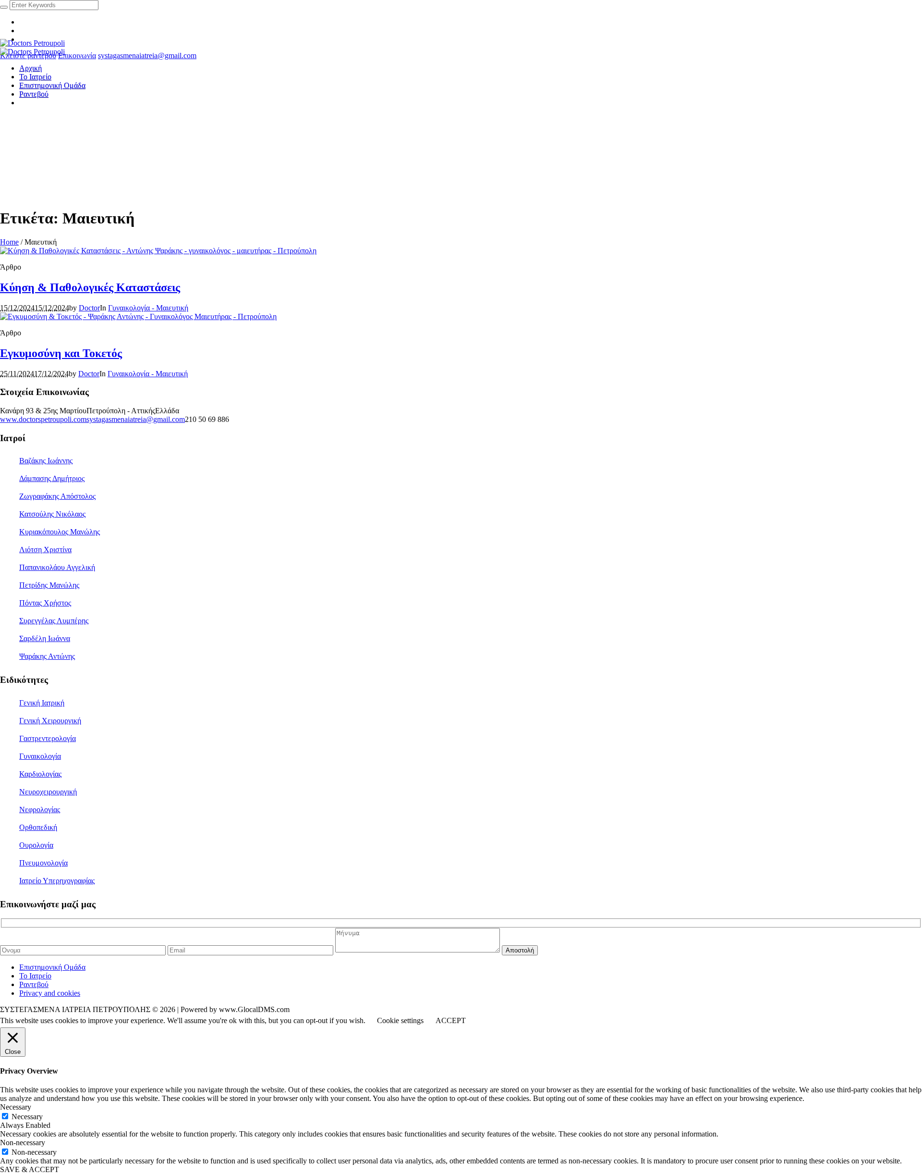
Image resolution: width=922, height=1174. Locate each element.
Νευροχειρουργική (48, 792)
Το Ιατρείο (35, 976)
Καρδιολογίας (40, 774)
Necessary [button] (15, 1107)
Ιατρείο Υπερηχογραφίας (57, 881)
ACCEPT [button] (451, 1020)
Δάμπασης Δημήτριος (52, 478)
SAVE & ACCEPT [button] (29, 1169)
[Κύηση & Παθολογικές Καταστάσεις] (158, 251)
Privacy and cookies (49, 993)
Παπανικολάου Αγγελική (57, 567)
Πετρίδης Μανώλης (49, 585)
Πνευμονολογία (43, 863)
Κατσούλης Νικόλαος (52, 514)
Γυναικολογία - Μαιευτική (148, 308)
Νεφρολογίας (39, 809)
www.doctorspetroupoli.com (43, 419)
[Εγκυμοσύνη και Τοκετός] (138, 316)
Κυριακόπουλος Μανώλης (59, 532)
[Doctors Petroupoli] (32, 47)
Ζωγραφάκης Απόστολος (57, 496)
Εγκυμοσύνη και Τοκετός (61, 353)
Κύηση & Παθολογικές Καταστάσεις (90, 287)
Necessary (27, 1116)
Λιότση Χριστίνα (45, 549)
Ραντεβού (34, 984)
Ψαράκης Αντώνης (47, 656)
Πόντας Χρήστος (45, 603)
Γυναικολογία (40, 756)
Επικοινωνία (77, 55)
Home (9, 242)
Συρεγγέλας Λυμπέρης (53, 621)
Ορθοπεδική (38, 827)
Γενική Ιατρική (41, 703)
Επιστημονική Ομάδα (52, 967)
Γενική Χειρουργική (50, 721)
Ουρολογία (36, 845)
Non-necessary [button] (22, 1142)
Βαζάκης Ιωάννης (46, 461)
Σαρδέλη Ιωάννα (44, 638)
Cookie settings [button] (400, 1020)
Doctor (89, 308)
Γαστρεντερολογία (47, 738)
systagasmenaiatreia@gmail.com (147, 55)
